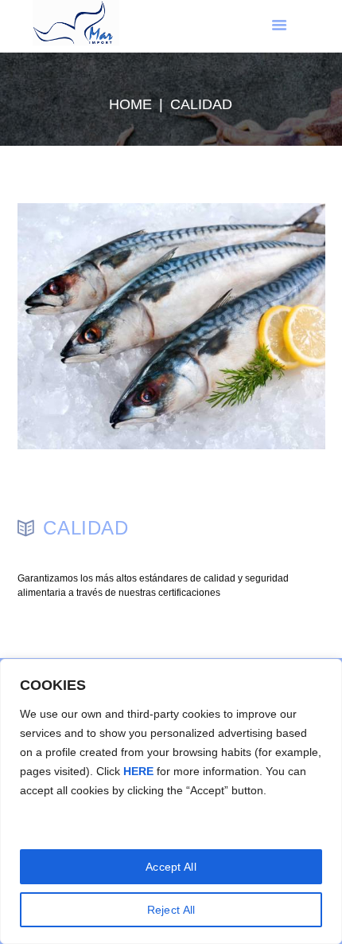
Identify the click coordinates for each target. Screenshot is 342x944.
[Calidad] (171, 326)
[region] (171, 801)
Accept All (171, 866)
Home (130, 104)
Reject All (171, 909)
